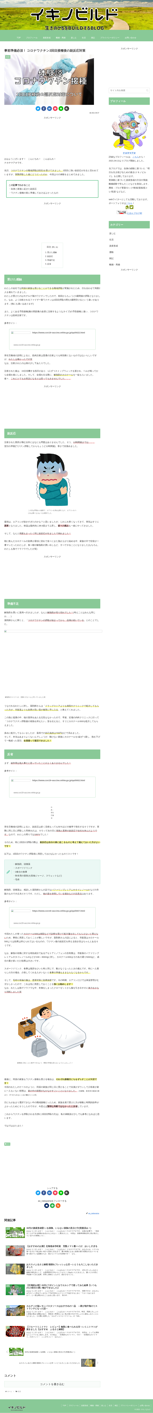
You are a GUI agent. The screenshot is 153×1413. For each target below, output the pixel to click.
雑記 (111, 258)
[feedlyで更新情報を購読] (52, 1205)
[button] (147, 90)
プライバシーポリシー (128, 1405)
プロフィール (74, 1405)
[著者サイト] (46, 1205)
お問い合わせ (145, 1405)
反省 (49, 264)
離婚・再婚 (114, 265)
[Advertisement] (28, 136)
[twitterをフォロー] (131, 208)
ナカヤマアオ (129, 153)
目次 (49, 247)
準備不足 (51, 260)
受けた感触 (52, 252)
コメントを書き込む (52, 1384)
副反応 (50, 256)
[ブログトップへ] (127, 208)
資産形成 (113, 246)
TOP (64, 1405)
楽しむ (112, 233)
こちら (135, 157)
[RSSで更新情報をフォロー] (58, 1205)
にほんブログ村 (134, 213)
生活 (8, 1144)
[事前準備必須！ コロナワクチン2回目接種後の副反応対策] (49, 108)
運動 (111, 252)
